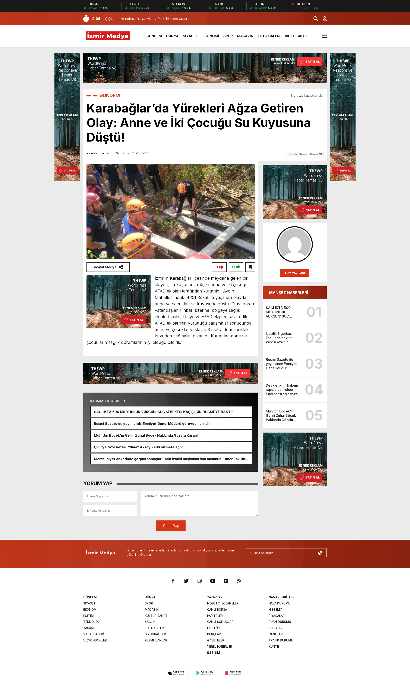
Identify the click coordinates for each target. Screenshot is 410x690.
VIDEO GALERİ (297, 36)
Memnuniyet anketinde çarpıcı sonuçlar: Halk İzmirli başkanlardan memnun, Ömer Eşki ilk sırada (169, 459)
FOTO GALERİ (269, 36)
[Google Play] (205, 673)
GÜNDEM (154, 36)
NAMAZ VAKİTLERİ (282, 597)
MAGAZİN (245, 36)
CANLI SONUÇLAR (220, 622)
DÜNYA (172, 36)
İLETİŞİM (213, 652)
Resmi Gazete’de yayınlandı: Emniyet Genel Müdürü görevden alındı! (152, 423)
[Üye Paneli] (322, 18)
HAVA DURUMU (279, 603)
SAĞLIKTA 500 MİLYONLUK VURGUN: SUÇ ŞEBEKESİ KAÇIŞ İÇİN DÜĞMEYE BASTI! (163, 412)
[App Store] (177, 673)
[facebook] (172, 580)
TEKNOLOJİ (92, 622)
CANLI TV (276, 634)
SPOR (228, 36)
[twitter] (186, 580)
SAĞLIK (150, 622)
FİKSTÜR (213, 628)
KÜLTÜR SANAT (156, 616)
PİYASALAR (277, 616)
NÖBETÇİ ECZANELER (223, 603)
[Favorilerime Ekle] (250, 267)
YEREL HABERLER (219, 646)
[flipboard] (225, 580)
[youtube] (212, 580)
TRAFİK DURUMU (281, 640)
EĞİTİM (88, 616)
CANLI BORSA (217, 609)
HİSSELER (276, 609)
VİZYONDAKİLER (95, 640)
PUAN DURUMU (280, 622)
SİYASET (190, 36)
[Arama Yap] (314, 18)
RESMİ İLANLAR (156, 640)
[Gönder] (321, 552)
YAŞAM (88, 628)
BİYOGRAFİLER (155, 634)
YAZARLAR (214, 597)
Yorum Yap (171, 525)
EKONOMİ (210, 36)
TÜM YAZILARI (294, 273)
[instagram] (199, 580)
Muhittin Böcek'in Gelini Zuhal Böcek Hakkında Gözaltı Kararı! (146, 435)
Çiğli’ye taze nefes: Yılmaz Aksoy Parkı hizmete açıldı (139, 447)
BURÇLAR (275, 628)
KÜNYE (274, 646)
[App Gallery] (233, 673)
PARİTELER (215, 616)
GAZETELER (215, 640)
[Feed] (239, 580)
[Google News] (304, 154)
